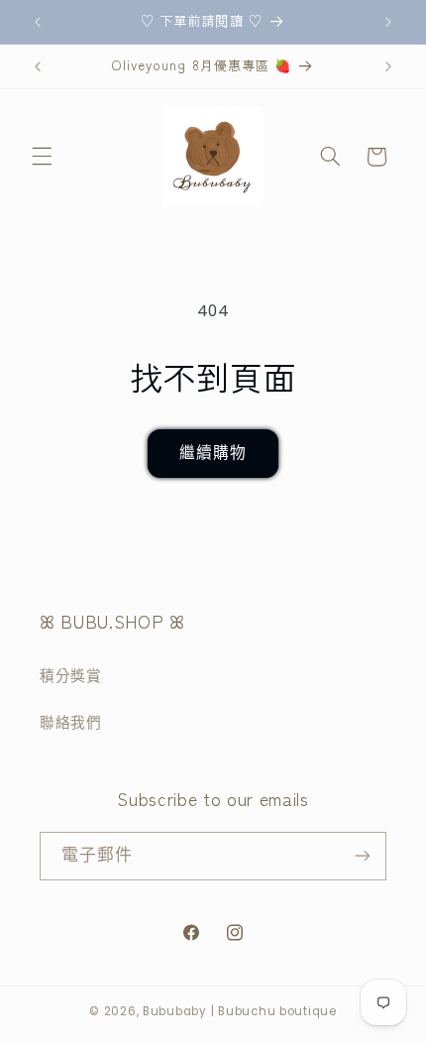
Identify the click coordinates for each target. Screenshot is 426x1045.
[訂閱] (362, 856)
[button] (41, 156)
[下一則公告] (388, 22)
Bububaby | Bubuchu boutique (240, 1011)
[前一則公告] (37, 22)
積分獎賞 (71, 676)
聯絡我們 (71, 723)
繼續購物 (213, 452)
